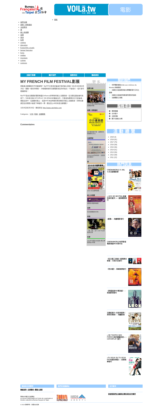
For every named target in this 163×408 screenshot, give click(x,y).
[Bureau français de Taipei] (37, 15)
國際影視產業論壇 (92, 203)
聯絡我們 (23, 390)
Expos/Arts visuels (27, 48)
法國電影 (42, 114)
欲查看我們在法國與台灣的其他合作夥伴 (122, 394)
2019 (112, 137)
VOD (31, 114)
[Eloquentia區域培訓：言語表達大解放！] (96, 147)
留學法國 (23, 22)
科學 (22, 40)
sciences (23, 63)
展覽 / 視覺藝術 (26, 25)
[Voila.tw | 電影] (125, 15)
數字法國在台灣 (117, 119)
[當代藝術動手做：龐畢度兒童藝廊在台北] (96, 122)
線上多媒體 (24, 32)
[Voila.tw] (81, 9)
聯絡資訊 (95, 75)
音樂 (22, 35)
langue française (26, 50)
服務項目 (73, 75)
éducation (24, 45)
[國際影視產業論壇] (96, 200)
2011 (112, 157)
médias (23, 55)
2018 (112, 139)
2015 (112, 147)
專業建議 (115, 111)
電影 (56, 20)
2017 (112, 142)
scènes (23, 60)
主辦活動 (115, 116)
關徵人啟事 (39, 390)
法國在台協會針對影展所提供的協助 (124, 95)
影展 (36, 114)
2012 (112, 155)
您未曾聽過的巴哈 (92, 212)
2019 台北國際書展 (93, 190)
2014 (112, 150)
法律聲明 (31, 390)
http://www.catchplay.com (52, 108)
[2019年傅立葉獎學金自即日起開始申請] (96, 97)
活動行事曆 (30, 75)
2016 (112, 145)
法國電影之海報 (117, 98)
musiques (24, 58)
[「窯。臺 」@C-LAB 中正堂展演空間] (96, 224)
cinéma (23, 43)
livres (22, 53)
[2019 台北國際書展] (96, 176)
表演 (22, 37)
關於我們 (52, 75)
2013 (112, 152)
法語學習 (23, 27)
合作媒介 (115, 114)
